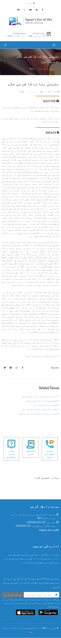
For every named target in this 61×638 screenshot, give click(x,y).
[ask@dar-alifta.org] (18, 10)
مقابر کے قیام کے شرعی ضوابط (40, 409)
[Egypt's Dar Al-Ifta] (30, 20)
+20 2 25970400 (23, 525)
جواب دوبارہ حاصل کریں (11, 454)
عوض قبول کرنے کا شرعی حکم (42, 400)
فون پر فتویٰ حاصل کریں (50, 454)
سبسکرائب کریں (13, 594)
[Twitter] (37, 10)
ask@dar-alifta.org (47, 530)
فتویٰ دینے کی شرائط (46, 404)
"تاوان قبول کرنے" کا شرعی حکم (39, 396)
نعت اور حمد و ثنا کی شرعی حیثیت (38, 413)
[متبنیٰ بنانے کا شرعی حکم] (22, 368)
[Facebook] (43, 10)
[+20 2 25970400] (24, 10)
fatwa (31, 68)
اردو (30, 3)
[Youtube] (30, 10)
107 (43, 522)
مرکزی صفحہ (43, 68)
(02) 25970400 (34, 522)
